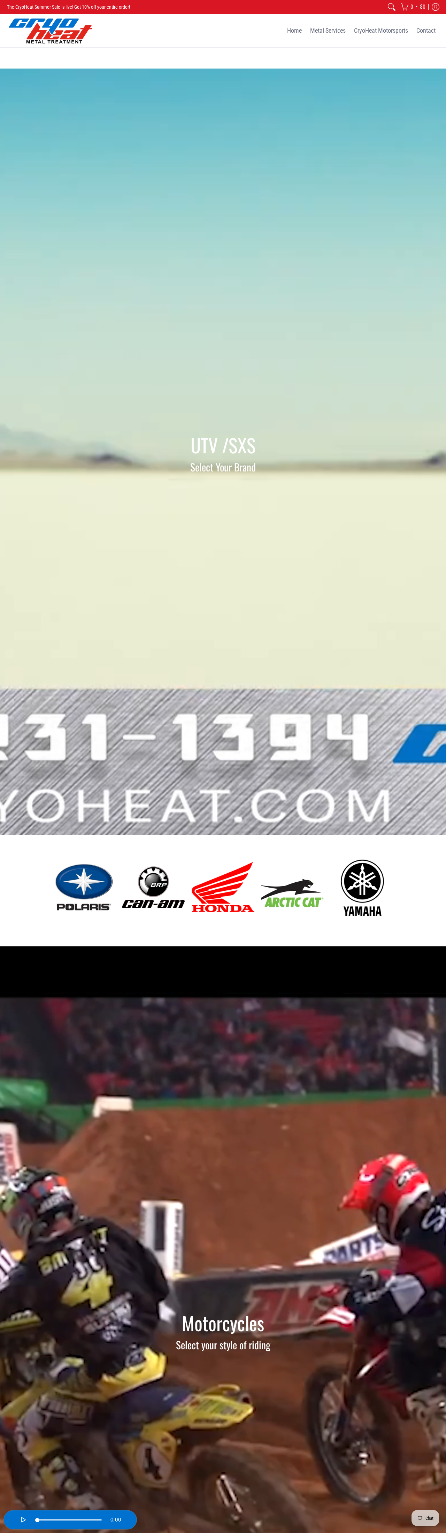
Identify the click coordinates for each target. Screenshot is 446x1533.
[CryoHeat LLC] (50, 30)
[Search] (392, 7)
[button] (413, 7)
